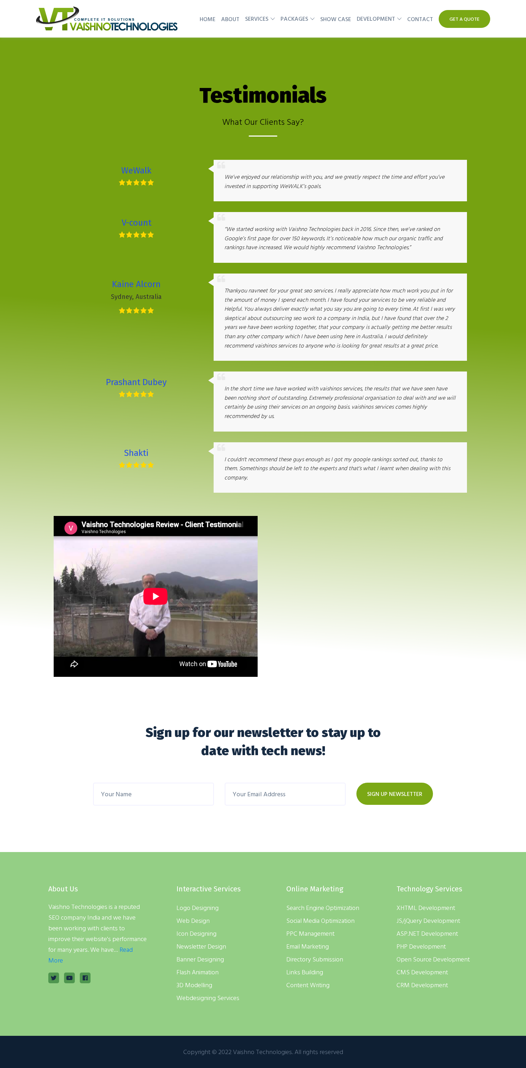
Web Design (193, 920)
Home (207, 19)
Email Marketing (307, 946)
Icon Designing (196, 933)
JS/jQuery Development (428, 920)
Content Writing (308, 985)
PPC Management (310, 933)
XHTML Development (425, 907)
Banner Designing (200, 959)
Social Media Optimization (320, 920)
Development (376, 18)
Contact (420, 19)
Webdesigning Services (207, 998)
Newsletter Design (201, 946)
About (230, 19)
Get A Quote (464, 19)
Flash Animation (197, 972)
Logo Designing (197, 907)
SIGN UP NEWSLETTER (394, 793)
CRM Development (422, 985)
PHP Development (421, 946)
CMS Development (422, 972)
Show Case (335, 19)
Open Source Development (433, 959)
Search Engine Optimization (322, 907)
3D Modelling (194, 985)
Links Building (304, 972)
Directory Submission (314, 959)
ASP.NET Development (427, 933)
